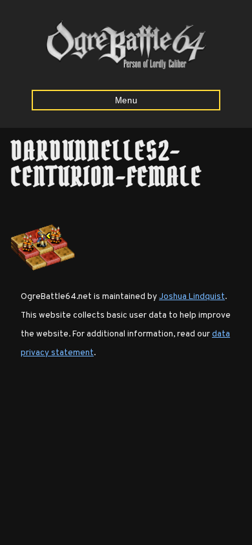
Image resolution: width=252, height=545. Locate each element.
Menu (126, 100)
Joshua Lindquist (192, 296)
